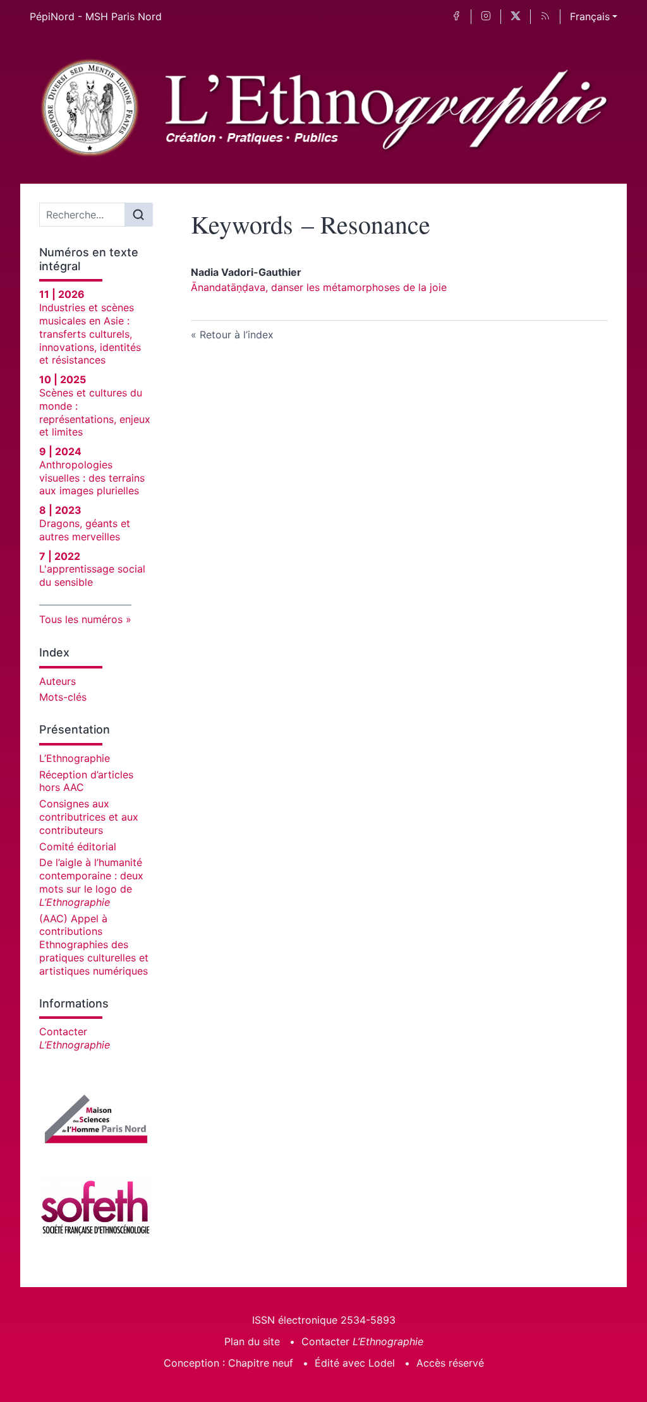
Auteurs (57, 681)
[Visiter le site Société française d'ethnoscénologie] (96, 1205)
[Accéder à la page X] (515, 16)
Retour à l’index (237, 334)
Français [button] (590, 16)
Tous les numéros (81, 619)
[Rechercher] (138, 214)
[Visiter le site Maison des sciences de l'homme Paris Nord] (96, 1119)
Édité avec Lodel (355, 1363)
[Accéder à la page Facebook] (456, 16)
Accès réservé (450, 1363)
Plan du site (252, 1341)
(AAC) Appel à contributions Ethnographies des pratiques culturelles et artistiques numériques (93, 944)
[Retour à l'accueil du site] (323, 108)
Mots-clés (63, 697)
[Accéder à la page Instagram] (486, 16)
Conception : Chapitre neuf (228, 1363)
